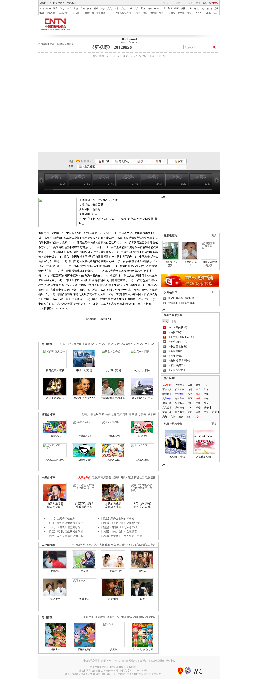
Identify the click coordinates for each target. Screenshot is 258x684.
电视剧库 (110, 544)
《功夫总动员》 (84, 459)
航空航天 (179, 403)
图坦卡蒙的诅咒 (55, 398)
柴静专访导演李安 (84, 398)
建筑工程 (166, 403)
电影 (145, 12)
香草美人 (84, 598)
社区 (176, 8)
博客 (189, 8)
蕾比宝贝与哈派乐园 (143, 649)
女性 (198, 403)
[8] (85, 161)
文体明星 (166, 412)
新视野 (70, 44)
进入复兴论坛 (139, 56)
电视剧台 (77, 544)
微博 (183, 8)
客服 (205, 3)
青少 (103, 8)
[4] (79, 161)
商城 (170, 8)
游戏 (216, 8)
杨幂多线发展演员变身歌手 (55, 505)
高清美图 (105, 477)
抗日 (190, 403)
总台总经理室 (157, 660)
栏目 (215, 12)
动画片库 (88, 617)
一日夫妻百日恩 (113, 570)
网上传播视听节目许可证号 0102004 (83, 674)
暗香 (142, 598)
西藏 (181, 416)
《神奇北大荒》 (171, 264)
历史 (153, 344)
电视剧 (153, 12)
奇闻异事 (179, 398)
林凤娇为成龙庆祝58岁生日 (113, 505)
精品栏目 (139, 477)
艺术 (116, 8)
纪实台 (60, 44)
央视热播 (110, 414)
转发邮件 (105, 318)
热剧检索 (88, 544)
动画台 (86, 414)
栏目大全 (63, 12)
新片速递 (128, 477)
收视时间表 (97, 414)
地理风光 (166, 394)
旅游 (143, 8)
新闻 (48, 8)
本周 (165, 321)
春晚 (75, 8)
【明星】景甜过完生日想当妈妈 (64, 531)
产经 (130, 8)
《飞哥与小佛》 (113, 436)
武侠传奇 (179, 407)
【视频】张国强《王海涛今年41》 (120, 527)
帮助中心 (170, 660)
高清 (138, 12)
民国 (190, 398)
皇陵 (198, 412)
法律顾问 (144, 660)
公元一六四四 (142, 370)
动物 (198, 407)
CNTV (161, 56)
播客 (189, 12)
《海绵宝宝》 (55, 436)
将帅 (198, 385)
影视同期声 (149, 544)
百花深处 (113, 598)
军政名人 (166, 389)
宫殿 (190, 394)
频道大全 (50, 12)
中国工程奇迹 (84, 370)
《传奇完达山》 (190, 264)
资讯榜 (152, 414)
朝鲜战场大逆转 (55, 370)
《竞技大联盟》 (113, 459)
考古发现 (179, 385)
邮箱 (209, 8)
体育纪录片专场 (134, 344)
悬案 (206, 394)
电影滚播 (150, 477)
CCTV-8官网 (134, 544)
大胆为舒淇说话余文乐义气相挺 (142, 505)
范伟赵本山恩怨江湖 (113, 398)
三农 (163, 8)
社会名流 (179, 412)
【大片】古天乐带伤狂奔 (60, 518)
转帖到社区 (89, 166)
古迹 (214, 412)
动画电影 (122, 414)
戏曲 (82, 8)
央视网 (43, 3)
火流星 (84, 570)
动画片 (171, 12)
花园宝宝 (55, 649)
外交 (206, 403)
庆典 (164, 416)
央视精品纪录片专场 (94, 344)
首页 (41, 8)
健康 (150, 8)
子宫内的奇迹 (113, 370)
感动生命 (55, 598)
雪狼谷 (142, 570)
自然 (190, 389)
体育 (62, 8)
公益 (123, 8)
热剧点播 (99, 544)
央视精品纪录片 (204, 456)
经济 (55, 8)
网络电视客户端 (123, 12)
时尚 (156, 8)
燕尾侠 (113, 649)
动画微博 (100, 617)
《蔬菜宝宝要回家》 (55, 459)
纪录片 (162, 12)
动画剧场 (138, 617)
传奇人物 (179, 389)
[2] (76, 161)
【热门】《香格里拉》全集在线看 (120, 522)
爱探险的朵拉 (84, 649)
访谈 (203, 8)
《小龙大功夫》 (142, 459)
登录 (190, 3)
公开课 (181, 12)
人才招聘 (122, 660)
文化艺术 (166, 407)
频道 (208, 12)
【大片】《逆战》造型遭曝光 (63, 527)
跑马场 (55, 570)
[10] (88, 161)
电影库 (96, 477)
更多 (214, 235)
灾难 (198, 389)
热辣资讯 (117, 477)
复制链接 (91, 318)
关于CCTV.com (108, 660)
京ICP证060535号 (109, 670)
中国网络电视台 (57, 3)
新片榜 (133, 414)
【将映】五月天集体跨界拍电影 (64, 535)
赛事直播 (100, 12)
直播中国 (89, 12)
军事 (147, 344)
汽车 (136, 8)
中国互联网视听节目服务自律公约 (144, 674)
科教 (96, 8)
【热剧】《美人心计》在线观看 (118, 531)
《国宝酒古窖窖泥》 (209, 264)
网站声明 (133, 660)
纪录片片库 (75, 344)
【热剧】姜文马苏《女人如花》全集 (121, 535)
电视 (41, 12)
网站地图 (71, 3)
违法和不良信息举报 (89, 670)
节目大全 (74, 12)
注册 (198, 3)
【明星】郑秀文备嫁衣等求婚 (117, 518)
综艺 (69, 8)
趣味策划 (121, 544)
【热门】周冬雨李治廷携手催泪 (64, 522)
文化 (109, 8)
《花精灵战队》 (84, 436)
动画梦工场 (113, 617)
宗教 (206, 398)
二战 (190, 385)
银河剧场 (126, 617)
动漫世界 (150, 617)
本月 (173, 321)
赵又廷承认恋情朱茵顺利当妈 (84, 505)
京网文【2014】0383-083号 (133, 670)
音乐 (89, 8)
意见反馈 (123, 161)
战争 (206, 407)
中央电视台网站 (91, 660)
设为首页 (213, 3)
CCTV (199, 12)
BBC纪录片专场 (116, 344)
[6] (82, 161)
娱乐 (206, 389)
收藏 (180, 161)
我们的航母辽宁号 (142, 398)
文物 (173, 416)
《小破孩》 (142, 436)
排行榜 (105, 161)
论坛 (196, 8)
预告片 (142, 414)
